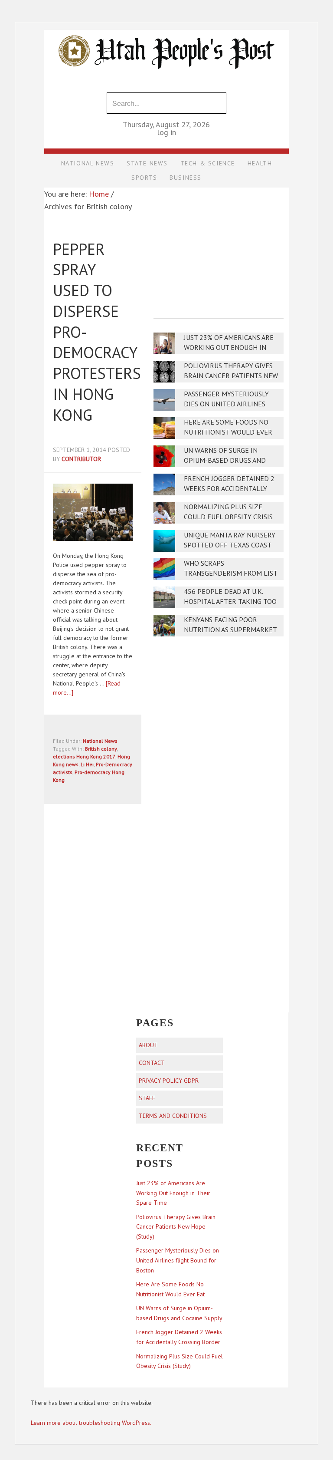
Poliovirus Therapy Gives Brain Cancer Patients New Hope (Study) (231, 375)
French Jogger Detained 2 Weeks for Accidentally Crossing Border (229, 488)
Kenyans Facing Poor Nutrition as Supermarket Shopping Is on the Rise (230, 629)
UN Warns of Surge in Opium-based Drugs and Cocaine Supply (225, 460)
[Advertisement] (218, 247)
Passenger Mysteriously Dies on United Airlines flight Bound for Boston (229, 404)
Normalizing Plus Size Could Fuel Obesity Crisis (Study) (228, 516)
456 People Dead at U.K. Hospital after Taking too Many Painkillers (230, 601)
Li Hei (87, 764)
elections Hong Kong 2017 (84, 756)
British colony (101, 748)
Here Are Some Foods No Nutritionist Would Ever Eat (228, 432)
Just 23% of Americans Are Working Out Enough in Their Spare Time (229, 347)
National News (100, 741)
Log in (166, 132)
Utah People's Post (166, 29)
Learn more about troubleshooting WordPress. (91, 1423)
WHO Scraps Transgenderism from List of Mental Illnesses (230, 573)
